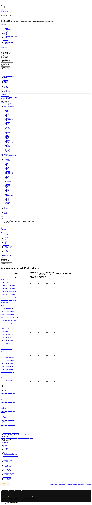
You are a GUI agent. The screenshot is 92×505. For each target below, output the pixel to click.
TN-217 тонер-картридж (7, 351)
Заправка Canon (7, 462)
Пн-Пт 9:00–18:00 (8, 42)
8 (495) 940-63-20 (5, 155)
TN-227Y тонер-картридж (7, 377)
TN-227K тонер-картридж (7, 372)
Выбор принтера (5, 57)
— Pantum (5, 250)
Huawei (8, 116)
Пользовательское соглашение (10, 456)
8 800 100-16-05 (7, 433)
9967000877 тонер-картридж (8, 305)
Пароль (2, 7)
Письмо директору (8, 91)
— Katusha (6, 245)
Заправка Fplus (7, 466)
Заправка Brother (7, 461)
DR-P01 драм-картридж (6, 323)
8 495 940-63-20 (15, 433)
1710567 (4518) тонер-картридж (8, 297)
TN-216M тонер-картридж (7, 346)
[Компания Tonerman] (6, 47)
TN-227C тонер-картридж (7, 369)
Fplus (7, 114)
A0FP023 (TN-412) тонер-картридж (9, 317)
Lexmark (8, 122)
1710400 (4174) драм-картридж (8, 282)
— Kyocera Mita (7, 247)
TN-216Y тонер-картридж (7, 349)
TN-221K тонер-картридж (7, 357)
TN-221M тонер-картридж (7, 360)
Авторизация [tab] (6, 1)
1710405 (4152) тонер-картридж (8, 285)
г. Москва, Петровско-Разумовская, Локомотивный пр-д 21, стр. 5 (9, 98)
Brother (8, 109)
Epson (7, 113)
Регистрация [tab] (6, 3)
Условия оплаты (10, 34)
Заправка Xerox (7, 479)
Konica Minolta (9, 119)
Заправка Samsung (7, 478)
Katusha (8, 118)
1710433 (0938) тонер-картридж (8, 288)
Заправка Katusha (7, 470)
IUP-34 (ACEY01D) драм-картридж (9, 328)
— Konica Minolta (7, 246)
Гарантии (8, 31)
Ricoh (7, 124)
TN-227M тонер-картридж (7, 375)
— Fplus (5, 241)
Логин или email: (5, 20)
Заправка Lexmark (7, 474)
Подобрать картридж (5, 67)
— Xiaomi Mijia (7, 255)
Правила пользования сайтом (10, 454)
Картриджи (3, 232)
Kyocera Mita (9, 120)
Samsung (8, 126)
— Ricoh (5, 251)
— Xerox (5, 254)
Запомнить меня (6, 8)
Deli (7, 111)
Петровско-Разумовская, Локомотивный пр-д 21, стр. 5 (16, 434)
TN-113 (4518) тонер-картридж (8, 331)
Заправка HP (6, 468)
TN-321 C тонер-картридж (7, 380)
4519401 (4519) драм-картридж (8, 302)
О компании (6, 27)
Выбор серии (4, 55)
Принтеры (3, 229)
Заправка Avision (7, 460)
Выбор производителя (6, 52)
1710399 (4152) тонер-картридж (8, 279)
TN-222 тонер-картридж (7, 366)
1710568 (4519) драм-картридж (8, 300)
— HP (4, 242)
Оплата (5, 33)
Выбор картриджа (5, 64)
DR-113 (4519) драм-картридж (8, 320)
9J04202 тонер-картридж (7, 308)
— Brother (5, 236)
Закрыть (3, 503)
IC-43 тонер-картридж (6, 326)
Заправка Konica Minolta (9, 471)
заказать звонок (13, 155)
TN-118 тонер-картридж (7, 337)
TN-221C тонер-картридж (7, 354)
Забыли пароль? (4, 11)
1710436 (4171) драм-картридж (8, 291)
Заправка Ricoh (7, 477)
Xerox (7, 127)
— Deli (5, 238)
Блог (7, 32)
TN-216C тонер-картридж (7, 340)
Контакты (5, 40)
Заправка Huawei (7, 469)
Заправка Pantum (7, 475)
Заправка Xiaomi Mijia (8, 481)
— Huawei (5, 243)
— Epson (5, 239)
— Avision (5, 234)
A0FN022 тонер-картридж (7, 314)
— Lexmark (6, 249)
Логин (2, 5)
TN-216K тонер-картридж (7, 343)
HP (7, 115)
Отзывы (5, 38)
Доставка (5, 37)
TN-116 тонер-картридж (7, 334)
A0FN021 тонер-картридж (7, 311)
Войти (2, 10)
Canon (7, 110)
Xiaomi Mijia (9, 128)
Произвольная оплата (11, 36)
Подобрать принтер (5, 60)
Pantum (8, 123)
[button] (8, 106)
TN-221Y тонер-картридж (7, 363)
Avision (8, 107)
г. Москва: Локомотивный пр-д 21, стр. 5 (14, 45)
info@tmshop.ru (8, 43)
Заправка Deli (6, 464)
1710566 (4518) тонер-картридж (8, 294)
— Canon (5, 237)
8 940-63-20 (5, 96)
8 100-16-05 (4, 94)
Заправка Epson (7, 465)
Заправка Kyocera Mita (8, 473)
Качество (8, 28)
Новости (8, 29)
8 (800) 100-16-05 (5, 154)
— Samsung (6, 252)
